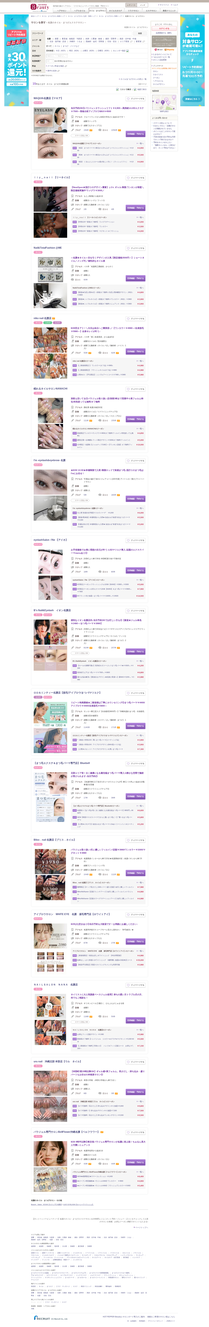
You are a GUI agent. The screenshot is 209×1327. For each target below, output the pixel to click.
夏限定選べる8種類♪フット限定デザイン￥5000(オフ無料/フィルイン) (103, 440)
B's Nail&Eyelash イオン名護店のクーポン (89, 661)
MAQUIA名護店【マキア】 (48, 98)
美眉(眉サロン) (113, 1277)
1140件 (87, 727)
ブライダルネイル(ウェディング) (78, 1257)
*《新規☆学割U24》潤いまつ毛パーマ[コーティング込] (98, 740)
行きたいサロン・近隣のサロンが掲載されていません (164, 127)
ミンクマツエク (81, 1275)
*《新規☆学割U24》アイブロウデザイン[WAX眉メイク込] (99, 744)
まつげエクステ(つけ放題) (40, 1273)
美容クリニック (169, 10)
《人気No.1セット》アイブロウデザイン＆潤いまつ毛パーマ (100, 749)
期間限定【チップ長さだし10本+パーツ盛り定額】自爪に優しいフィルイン (105, 887)
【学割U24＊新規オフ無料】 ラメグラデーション (95, 222)
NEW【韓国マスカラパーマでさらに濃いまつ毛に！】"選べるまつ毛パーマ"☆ (104, 818)
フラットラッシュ (110, 1275)
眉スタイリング (139, 1277)
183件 (113, 495)
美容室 (33, 1286)
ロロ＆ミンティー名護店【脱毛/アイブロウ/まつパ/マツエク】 (68, 692)
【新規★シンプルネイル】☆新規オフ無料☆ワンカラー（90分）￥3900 (104, 299)
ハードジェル (89, 1253)
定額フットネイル (48, 1253)
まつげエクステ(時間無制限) (99, 1273)
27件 (113, 943)
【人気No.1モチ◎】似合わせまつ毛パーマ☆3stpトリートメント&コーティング (105, 825)
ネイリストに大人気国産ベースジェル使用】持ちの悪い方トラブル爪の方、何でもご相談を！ (107, 996)
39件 (113, 798)
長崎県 (49, 1246)
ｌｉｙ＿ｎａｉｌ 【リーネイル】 (52, 177)
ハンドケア (136, 1257)
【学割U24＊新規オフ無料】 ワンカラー (92, 226)
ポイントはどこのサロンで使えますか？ (164, 132)
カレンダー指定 (119, 51)
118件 (86, 1016)
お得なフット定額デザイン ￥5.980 (90, 1034)
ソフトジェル (102, 1253)
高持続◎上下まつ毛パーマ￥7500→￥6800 (93, 672)
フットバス (46, 1260)
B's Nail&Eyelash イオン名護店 (52, 610)
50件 (113, 1016)
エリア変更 (124, 41)
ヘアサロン (61, 10)
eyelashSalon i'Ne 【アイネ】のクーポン (89, 580)
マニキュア (140, 1255)
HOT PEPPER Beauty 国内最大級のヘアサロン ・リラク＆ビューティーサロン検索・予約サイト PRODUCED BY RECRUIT (40, 8)
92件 (113, 353)
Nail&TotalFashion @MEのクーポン (87, 288)
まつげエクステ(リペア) (60, 1273)
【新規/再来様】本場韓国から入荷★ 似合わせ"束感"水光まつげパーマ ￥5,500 (104, 518)
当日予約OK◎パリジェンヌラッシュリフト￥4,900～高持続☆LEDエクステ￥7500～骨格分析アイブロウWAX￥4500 (107, 110)
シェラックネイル (126, 1255)
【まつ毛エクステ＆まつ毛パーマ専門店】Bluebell (62, 763)
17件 (86, 798)
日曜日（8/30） (104, 51)
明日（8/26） (74, 51)
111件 (86, 420)
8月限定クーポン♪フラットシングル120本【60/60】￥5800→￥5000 (103, 584)
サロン (155, 71)
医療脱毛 (118, 1286)
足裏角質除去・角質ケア (61, 1260)
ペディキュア (35, 1257)
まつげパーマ (69, 1277)
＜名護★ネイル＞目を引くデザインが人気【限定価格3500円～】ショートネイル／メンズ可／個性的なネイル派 (107, 259)
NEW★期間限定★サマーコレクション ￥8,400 (95, 1176)
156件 (86, 130)
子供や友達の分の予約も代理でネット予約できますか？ (164, 138)
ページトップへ (141, 1227)
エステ (75, 1286)
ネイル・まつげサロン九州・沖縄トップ (82, 16)
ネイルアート (96, 1257)
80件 (113, 572)
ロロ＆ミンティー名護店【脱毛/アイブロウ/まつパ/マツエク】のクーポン (100, 735)
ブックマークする (137, 99)
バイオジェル (114, 1253)
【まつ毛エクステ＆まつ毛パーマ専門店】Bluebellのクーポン (96, 806)
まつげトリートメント (97, 1277)
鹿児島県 (81, 1246)
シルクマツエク (95, 1275)
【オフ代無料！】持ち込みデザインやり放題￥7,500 (97, 1110)
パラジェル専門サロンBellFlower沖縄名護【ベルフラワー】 (67, 1132)
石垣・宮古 (112, 41)
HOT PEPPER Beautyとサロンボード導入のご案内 (124, 1317)
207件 (113, 648)
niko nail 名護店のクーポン (83, 361)
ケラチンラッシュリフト (53, 1277)
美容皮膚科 (98, 1286)
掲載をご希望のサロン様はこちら (161, 1317)
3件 (112, 1093)
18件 (86, 572)
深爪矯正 (126, 1257)
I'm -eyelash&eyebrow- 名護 (49, 460)
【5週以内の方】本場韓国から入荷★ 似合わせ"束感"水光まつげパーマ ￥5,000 (104, 525)
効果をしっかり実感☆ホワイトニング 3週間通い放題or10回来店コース (104, 960)
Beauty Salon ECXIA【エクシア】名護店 (46, 1204)
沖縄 (32, 1309)
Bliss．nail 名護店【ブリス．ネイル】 (55, 839)
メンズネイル (77, 1260)
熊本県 (56, 1246)
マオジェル (35, 1255)
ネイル (57, 46)
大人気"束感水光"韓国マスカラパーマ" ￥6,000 (95, 513)
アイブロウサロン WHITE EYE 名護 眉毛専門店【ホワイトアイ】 (72, 914)
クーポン (156, 78)
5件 (85, 495)
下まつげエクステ (37, 1275)
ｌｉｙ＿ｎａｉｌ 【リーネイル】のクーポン (90, 217)
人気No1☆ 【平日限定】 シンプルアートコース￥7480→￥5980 (101, 375)
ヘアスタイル (79, 10)
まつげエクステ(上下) (78, 1273)
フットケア (35, 1260)
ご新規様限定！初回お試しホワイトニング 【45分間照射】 (99, 955)
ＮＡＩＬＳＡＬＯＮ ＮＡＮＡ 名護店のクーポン (92, 1030)
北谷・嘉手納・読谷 (58, 41)
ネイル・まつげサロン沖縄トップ (110, 16)
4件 (112, 209)
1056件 (114, 130)
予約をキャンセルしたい (162, 142)
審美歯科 (109, 1286)
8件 (85, 1093)
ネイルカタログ (115, 10)
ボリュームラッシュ (126, 1275)
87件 (86, 943)
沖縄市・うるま (75, 41)
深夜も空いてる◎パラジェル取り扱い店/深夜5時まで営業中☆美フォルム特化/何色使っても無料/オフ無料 (107, 400)
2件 (85, 209)
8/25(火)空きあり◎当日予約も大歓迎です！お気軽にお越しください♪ (104, 924)
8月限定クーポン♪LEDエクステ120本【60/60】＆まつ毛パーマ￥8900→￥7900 (104, 590)
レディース (131, 5)
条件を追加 (52, 71)
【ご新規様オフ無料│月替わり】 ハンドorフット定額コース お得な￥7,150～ (105, 1047)
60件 (86, 280)
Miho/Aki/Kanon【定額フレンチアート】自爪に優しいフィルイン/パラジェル (105, 893)
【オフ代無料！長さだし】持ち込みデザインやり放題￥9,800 (100, 1106)
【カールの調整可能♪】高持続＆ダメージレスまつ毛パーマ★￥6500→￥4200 (105, 667)
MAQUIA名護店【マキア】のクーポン (87, 143)
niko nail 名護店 (42, 318)
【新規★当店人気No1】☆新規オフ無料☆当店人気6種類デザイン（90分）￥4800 (105, 293)
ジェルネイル (77, 1253)
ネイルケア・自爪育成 (112, 1257)
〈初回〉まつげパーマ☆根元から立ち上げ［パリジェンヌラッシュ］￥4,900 (105, 149)
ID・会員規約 (131, 1321)
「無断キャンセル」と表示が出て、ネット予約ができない (164, 146)
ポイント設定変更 (159, 60)
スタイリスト (158, 74)
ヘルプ (175, 5)
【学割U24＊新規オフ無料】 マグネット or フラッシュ (98, 231)
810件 (86, 648)
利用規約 (142, 1321)
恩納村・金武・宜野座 (95, 41)
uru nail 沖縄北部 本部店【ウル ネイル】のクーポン (94, 1101)
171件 (113, 727)
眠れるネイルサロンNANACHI (50, 388)
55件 (86, 353)
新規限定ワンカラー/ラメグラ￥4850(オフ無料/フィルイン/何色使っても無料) (105, 434)
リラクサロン (133, 10)
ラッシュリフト (36, 1277)
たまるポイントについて (162, 54)
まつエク (50, 1286)
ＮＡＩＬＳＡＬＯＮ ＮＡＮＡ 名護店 (56, 984)
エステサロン (151, 10)
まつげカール (82, 1277)
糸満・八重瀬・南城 (93, 39)
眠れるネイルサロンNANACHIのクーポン (88, 429)
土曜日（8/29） (88, 51)
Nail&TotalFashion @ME (48, 247)
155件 (113, 420)
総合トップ (35, 16)
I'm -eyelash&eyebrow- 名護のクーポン (88, 508)
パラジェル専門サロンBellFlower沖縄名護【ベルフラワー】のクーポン (100, 1172)
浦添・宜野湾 (110, 39)
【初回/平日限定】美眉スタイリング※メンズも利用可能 (98, 965)
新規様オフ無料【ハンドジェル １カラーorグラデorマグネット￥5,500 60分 (105, 1040)
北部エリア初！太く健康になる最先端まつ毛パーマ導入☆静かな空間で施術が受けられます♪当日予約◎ (107, 774)
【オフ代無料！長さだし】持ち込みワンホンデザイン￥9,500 (100, 1115)
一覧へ (141, 143)
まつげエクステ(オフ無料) (121, 1273)
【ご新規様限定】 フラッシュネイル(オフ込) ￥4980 (97, 370)
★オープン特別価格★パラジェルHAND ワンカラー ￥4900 (100, 1181)
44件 (113, 1164)
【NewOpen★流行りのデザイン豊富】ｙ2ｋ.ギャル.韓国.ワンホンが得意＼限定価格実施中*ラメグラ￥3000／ (107, 189)
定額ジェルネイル (63, 1253)
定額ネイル (35, 1253)
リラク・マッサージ (63, 1286)
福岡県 (33, 1246)
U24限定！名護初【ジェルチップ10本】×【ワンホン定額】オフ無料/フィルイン (104, 446)
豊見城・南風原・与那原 (72, 39)
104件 (86, 874)
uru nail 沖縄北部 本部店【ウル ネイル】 (58, 1061)
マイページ (164, 5)
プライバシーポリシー (155, 1321)
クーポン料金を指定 (55, 66)
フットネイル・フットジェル (53, 1257)
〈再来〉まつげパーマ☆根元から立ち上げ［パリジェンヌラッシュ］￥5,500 (105, 156)
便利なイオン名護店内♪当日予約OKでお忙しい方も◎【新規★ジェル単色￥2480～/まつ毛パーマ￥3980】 (106, 622)
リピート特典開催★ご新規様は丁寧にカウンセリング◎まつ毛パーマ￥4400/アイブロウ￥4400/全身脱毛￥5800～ (108, 704)
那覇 (56, 39)
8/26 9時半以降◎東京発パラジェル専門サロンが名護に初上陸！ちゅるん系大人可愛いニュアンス (108, 1143)
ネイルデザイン (159, 84)
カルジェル (126, 1253)
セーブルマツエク (66, 1275)
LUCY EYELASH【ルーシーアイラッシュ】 (78, 1204)
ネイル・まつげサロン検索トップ (53, 16)
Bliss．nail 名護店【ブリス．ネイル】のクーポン (91, 882)
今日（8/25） (61, 51)
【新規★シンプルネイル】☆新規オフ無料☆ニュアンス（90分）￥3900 (104, 304)
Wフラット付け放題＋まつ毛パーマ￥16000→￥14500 (97, 596)
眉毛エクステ (126, 1277)
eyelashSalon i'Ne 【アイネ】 (51, 540)
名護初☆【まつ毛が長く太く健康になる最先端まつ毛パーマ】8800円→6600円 (105, 811)
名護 (51, 1240)
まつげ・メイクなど (71, 46)
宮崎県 (72, 1246)
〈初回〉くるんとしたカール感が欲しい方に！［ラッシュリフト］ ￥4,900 (105, 163)
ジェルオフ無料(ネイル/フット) (68, 1255)
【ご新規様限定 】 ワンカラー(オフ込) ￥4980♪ (95, 365)
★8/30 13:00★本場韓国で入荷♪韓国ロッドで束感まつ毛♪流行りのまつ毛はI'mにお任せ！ (107, 472)
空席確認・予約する (135, 134)
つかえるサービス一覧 (161, 57)
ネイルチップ (86, 1255)
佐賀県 (41, 1246)
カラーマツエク (52, 1275)
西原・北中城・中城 (128, 39)
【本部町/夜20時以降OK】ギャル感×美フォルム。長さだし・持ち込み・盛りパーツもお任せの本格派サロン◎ (108, 1073)
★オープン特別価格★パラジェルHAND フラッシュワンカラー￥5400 (103, 1185)
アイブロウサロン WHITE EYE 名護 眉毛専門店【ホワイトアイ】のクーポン (103, 951)
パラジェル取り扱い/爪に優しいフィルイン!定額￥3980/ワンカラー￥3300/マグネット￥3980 (108, 851)
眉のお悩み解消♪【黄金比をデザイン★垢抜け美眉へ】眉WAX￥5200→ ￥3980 (105, 678)
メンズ (142, 5)
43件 (86, 1164)
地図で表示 (142, 89)
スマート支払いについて (162, 123)
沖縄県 (89, 1246)
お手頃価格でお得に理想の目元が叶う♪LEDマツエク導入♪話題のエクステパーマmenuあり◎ (107, 551)
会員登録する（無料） (164, 33)
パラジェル (137, 1253)
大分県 (64, 1246)
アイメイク (35, 1280)
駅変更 (139, 41)
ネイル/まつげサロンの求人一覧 (133, 79)
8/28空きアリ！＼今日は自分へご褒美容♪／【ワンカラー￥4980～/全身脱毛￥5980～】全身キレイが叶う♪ (107, 330)
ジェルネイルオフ (48, 1255)
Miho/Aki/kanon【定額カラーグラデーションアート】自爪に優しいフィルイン (105, 900)
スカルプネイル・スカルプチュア (105, 1255)
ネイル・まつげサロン (97, 10)
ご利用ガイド (170, 1321)
